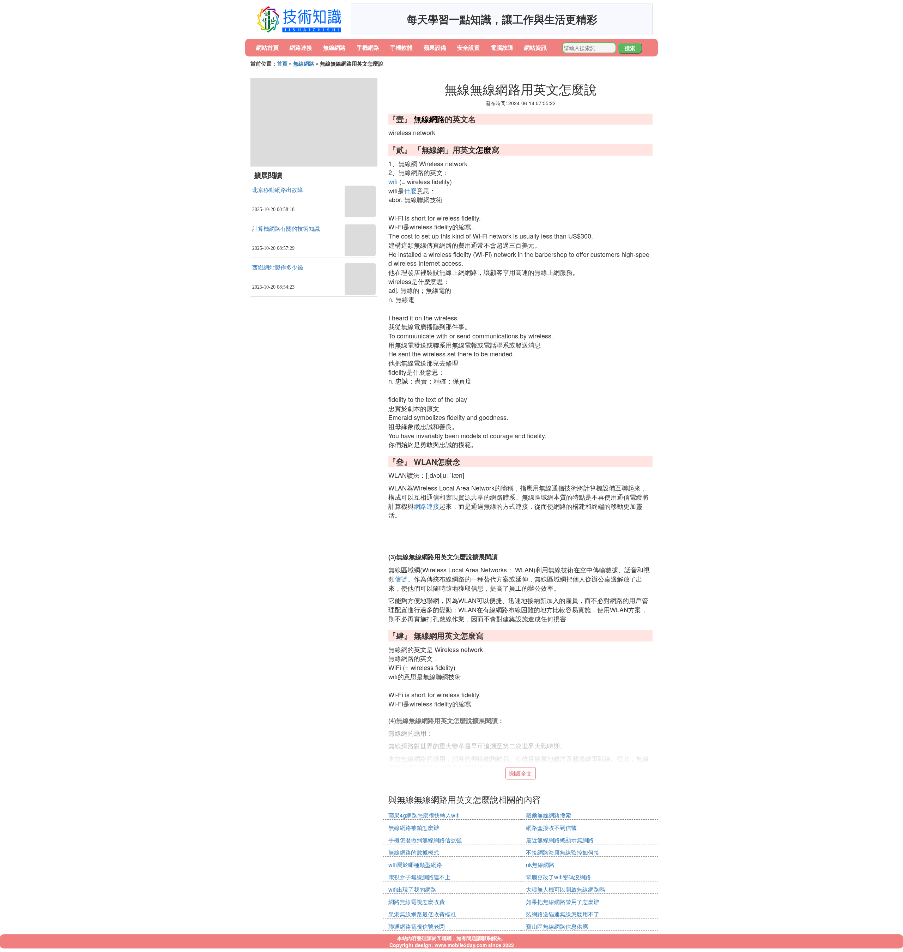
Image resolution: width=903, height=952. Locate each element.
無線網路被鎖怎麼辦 (413, 828)
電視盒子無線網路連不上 (419, 877)
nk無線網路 (540, 865)
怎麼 (483, 149)
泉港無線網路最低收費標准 (422, 914)
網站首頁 (267, 47)
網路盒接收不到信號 (551, 828)
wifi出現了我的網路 (412, 889)
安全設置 (468, 47)
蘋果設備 (435, 47)
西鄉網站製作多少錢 (277, 268)
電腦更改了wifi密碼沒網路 (558, 877)
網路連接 (301, 47)
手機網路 (368, 47)
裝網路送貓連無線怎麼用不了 (562, 914)
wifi (393, 181)
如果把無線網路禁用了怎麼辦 (562, 902)
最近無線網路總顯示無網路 (560, 840)
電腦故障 (502, 47)
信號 (401, 578)
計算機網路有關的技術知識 (286, 229)
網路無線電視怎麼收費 (416, 902)
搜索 (630, 48)
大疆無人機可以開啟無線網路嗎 (565, 889)
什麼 (410, 190)
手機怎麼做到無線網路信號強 (425, 840)
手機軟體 (401, 47)
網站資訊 (535, 47)
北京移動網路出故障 (277, 190)
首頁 (282, 63)
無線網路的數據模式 (413, 852)
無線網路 (334, 47)
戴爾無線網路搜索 (548, 815)
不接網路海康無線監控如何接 (562, 852)
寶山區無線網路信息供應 (557, 926)
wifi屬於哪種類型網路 (415, 865)
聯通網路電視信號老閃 (416, 926)
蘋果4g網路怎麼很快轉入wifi (424, 815)
